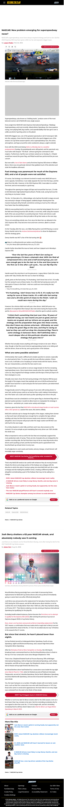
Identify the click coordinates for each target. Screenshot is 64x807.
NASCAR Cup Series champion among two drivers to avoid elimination (31, 493)
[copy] (15, 47)
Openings (21, 786)
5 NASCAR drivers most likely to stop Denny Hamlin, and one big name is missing (32, 482)
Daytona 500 (15, 512)
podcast (31, 231)
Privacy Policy (36, 789)
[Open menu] (4, 3)
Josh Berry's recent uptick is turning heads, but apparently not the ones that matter (31, 487)
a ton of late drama (20, 163)
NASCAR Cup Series (16, 520)
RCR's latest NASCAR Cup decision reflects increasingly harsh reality (30, 478)
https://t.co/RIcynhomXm (15, 242)
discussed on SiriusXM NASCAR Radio (22, 311)
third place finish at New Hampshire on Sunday (26, 650)
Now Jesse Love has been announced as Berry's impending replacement (29, 623)
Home (7, 520)
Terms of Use (54, 789)
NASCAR (8, 512)
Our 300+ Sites (55, 786)
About (6, 786)
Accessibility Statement (39, 792)
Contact (34, 786)
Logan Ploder (8, 43)
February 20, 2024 (33, 244)
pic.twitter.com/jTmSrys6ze (33, 242)
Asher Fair (7, 547)
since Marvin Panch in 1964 (14, 672)
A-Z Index (53, 792)
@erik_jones (9, 280)
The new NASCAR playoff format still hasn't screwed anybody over (29, 490)
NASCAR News (24, 512)
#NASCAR (8, 287)
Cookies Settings (9, 795)
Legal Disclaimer (23, 792)
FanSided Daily (9, 789)
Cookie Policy (8, 792)
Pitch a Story (22, 789)
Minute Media (12, 799)
